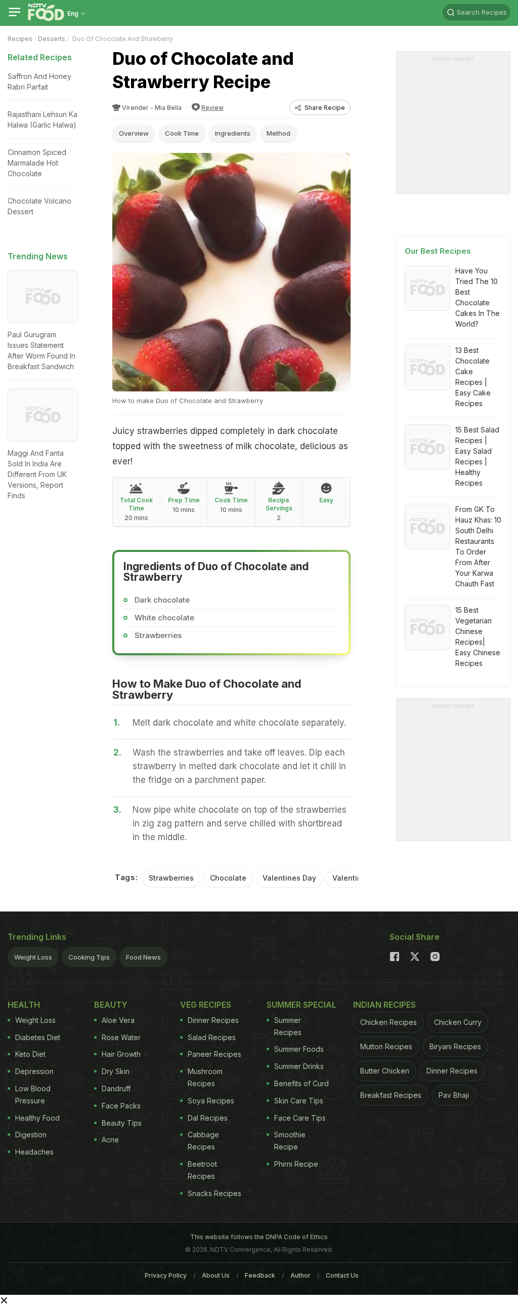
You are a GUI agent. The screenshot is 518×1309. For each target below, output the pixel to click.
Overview (134, 133)
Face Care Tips (300, 1118)
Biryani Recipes (455, 1046)
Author (300, 1275)
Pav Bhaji (454, 1095)
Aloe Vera (118, 1020)
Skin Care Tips (298, 1100)
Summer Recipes (287, 1026)
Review (212, 107)
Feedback (260, 1275)
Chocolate (228, 878)
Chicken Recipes (388, 1022)
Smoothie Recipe (290, 1140)
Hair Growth (121, 1054)
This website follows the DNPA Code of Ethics (259, 1237)
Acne (110, 1139)
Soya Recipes (211, 1100)
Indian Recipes (384, 1005)
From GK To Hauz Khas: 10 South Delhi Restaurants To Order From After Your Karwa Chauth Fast (478, 546)
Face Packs (121, 1105)
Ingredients (232, 133)
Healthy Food (37, 1118)
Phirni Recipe (296, 1164)
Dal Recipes (208, 1118)
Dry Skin (116, 1071)
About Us (216, 1275)
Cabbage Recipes (203, 1140)
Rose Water (121, 1037)
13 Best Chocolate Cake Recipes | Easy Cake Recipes (473, 377)
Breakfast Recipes (390, 1095)
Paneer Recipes (214, 1054)
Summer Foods (299, 1049)
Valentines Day (289, 878)
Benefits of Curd (301, 1083)
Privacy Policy (166, 1275)
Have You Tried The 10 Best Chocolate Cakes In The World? (477, 297)
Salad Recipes (212, 1037)
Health (24, 1005)
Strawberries (171, 878)
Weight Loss (33, 957)
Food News (143, 957)
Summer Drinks (299, 1066)
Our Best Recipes (438, 251)
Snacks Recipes (214, 1193)
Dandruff (116, 1088)
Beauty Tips (122, 1123)
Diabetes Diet (37, 1037)
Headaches (34, 1151)
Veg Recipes (205, 1005)
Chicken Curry (458, 1022)
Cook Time (182, 133)
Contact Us (342, 1275)
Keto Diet (30, 1054)
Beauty (110, 1005)
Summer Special (301, 1005)
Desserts (51, 39)
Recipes (20, 39)
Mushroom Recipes (205, 1077)
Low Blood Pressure (33, 1094)
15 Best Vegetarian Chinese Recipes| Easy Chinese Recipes (477, 636)
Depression (34, 1071)
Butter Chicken (384, 1070)
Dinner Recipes (213, 1020)
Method (278, 133)
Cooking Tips (89, 957)
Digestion (31, 1134)
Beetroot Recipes (202, 1170)
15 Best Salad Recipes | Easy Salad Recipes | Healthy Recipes (477, 456)
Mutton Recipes (386, 1046)
